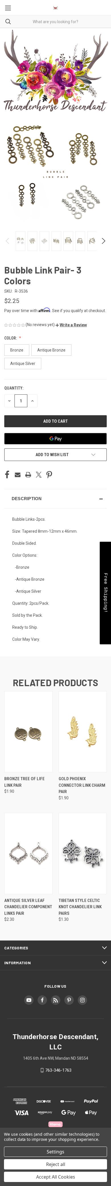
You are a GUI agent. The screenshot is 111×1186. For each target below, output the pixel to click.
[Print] (28, 475)
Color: (11, 338)
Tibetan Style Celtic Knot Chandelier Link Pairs (80, 907)
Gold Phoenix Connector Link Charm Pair (82, 785)
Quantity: (13, 388)
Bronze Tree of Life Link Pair (24, 782)
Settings (55, 1152)
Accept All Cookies (55, 1177)
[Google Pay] (55, 438)
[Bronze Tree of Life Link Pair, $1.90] (28, 731)
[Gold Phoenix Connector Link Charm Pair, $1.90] (83, 731)
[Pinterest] (49, 475)
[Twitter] (39, 475)
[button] (71, 325)
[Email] (17, 475)
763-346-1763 (58, 1070)
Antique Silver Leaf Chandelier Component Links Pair (28, 907)
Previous (8, 241)
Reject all (55, 1164)
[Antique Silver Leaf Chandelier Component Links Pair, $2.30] (28, 853)
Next (103, 241)
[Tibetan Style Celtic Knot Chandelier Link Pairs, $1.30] (83, 853)
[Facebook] (7, 475)
